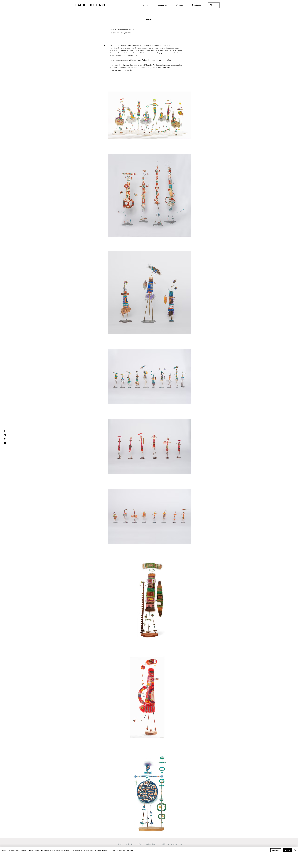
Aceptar (287, 850)
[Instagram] (4, 435)
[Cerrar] (295, 850)
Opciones (275, 850)
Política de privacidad (125, 850)
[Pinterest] (4, 439)
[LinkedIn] (4, 443)
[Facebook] (4, 431)
